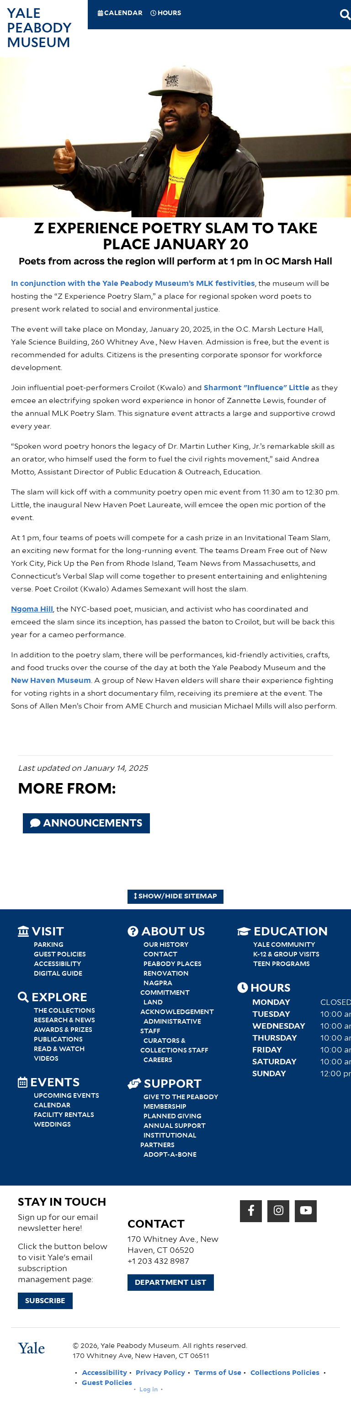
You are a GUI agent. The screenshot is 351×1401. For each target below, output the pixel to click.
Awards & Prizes (63, 1030)
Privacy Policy (160, 1372)
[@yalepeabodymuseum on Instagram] (278, 1211)
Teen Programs (281, 964)
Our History (166, 945)
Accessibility (57, 964)
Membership (165, 1107)
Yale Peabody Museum (39, 28)
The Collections (64, 1011)
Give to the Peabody (181, 1097)
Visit (46, 932)
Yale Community (284, 945)
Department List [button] (171, 1282)
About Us (171, 932)
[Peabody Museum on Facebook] (251, 1211)
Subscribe (45, 1300)
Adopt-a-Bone (170, 1155)
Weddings (52, 1125)
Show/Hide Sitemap (177, 896)
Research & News (64, 1020)
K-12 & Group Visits (286, 954)
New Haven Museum (51, 680)
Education (289, 932)
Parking (49, 945)
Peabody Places (173, 964)
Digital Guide (58, 974)
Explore (58, 998)
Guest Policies (60, 954)
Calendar (123, 13)
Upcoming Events (66, 1096)
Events (53, 1083)
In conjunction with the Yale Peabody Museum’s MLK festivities (133, 283)
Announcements (92, 823)
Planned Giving (173, 1116)
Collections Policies (284, 1372)
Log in (148, 1389)
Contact (160, 954)
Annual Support (175, 1126)
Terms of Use (217, 1372)
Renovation (166, 974)
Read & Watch (59, 1049)
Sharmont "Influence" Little (256, 388)
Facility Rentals (64, 1115)
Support (171, 1084)
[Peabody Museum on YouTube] (306, 1211)
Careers (158, 1060)
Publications (58, 1039)
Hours (168, 13)
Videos (46, 1059)
